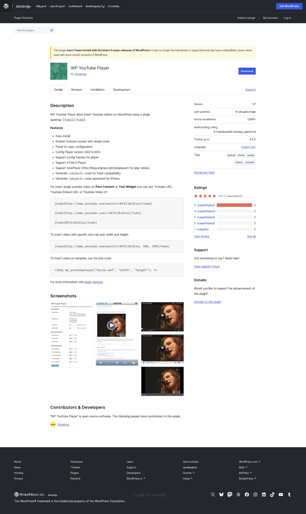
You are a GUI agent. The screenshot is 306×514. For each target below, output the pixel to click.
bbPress (245, 472)
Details (58, 89)
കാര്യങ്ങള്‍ (190, 467)
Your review (201, 236)
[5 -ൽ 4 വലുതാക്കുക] (179, 339)
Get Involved (190, 461)
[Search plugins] (51, 30)
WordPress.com (249, 461)
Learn (130, 461)
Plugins (74, 472)
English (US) (249, 146)
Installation (97, 89)
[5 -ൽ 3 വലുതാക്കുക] (179, 307)
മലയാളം (52, 494)
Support (250, 89)
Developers (133, 472)
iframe (241, 155)
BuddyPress (247, 478)
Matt (243, 467)
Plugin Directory (23, 17)
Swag (187, 478)
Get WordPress (289, 6)
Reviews (76, 89)
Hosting (18, 472)
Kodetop (81, 74)
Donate (189, 472)
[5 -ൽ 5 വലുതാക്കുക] (179, 371)
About (17, 461)
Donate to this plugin (207, 302)
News (17, 467)
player (251, 155)
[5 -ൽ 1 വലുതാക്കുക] (88, 307)
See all (251, 236)
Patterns (75, 478)
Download (247, 71)
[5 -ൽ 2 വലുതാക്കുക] (133, 307)
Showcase (76, 461)
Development (121, 89)
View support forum (207, 266)
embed (231, 155)
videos (239, 162)
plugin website (93, 282)
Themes (75, 467)
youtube (250, 162)
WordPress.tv (136, 478)
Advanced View (204, 172)
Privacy (18, 478)
